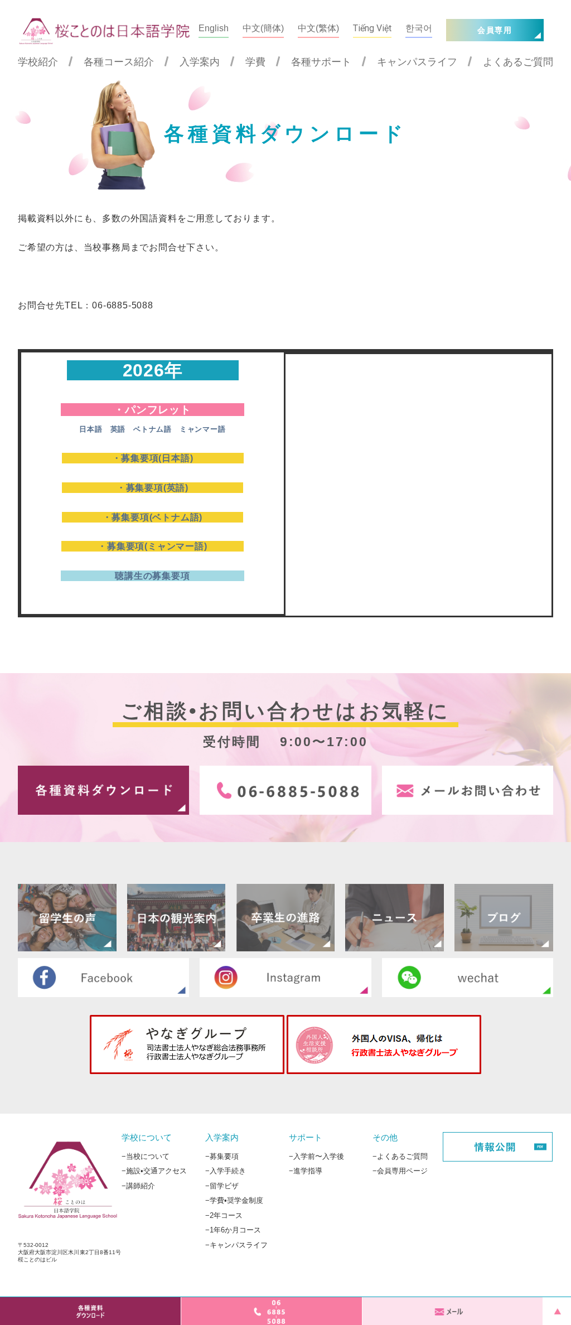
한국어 (418, 28)
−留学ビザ (222, 1185)
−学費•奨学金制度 (234, 1200)
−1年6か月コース (233, 1230)
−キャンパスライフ (236, 1245)
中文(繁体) (318, 28)
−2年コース (224, 1215)
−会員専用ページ (400, 1171)
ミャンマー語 (203, 429)
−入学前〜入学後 (316, 1156)
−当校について (146, 1156)
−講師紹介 (138, 1185)
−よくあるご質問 (400, 1156)
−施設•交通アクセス (154, 1171)
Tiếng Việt (372, 28)
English (214, 28)
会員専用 (494, 30)
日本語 (90, 429)
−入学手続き (225, 1171)
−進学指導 (305, 1171)
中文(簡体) (263, 28)
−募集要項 (222, 1156)
